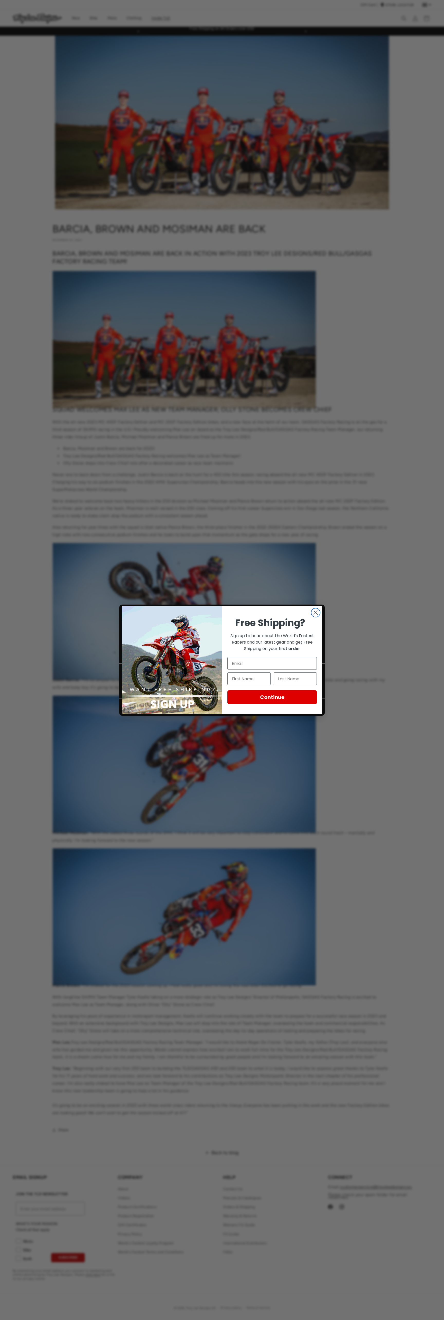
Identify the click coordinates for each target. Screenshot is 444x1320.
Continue (272, 697)
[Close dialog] (315, 612)
